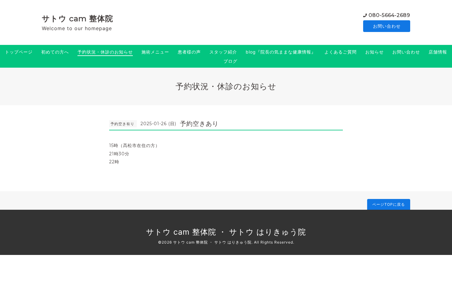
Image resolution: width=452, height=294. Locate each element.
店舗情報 (438, 51)
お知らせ (374, 51)
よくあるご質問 (340, 51)
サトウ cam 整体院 (77, 18)
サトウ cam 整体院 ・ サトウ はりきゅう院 (226, 231)
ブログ (230, 61)
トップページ (19, 51)
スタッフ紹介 (223, 51)
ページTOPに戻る (388, 204)
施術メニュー (155, 51)
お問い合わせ (387, 26)
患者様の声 (189, 51)
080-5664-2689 (389, 15)
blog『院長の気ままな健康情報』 (281, 51)
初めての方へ (55, 51)
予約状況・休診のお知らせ (105, 51)
